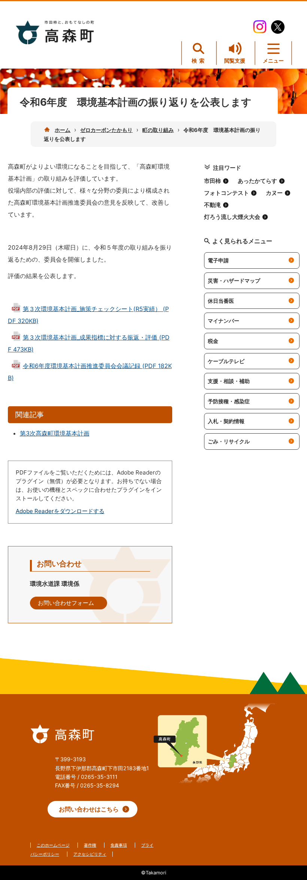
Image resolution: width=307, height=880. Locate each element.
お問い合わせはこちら (89, 809)
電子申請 (218, 260)
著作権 (90, 845)
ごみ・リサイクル (229, 441)
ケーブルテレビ (226, 361)
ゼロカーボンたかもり (106, 130)
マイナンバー (223, 320)
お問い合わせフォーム (66, 603)
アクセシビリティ (89, 854)
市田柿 (212, 181)
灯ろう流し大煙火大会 (232, 217)
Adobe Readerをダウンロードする (60, 511)
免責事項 (118, 845)
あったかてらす (257, 181)
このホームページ (53, 845)
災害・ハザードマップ (234, 280)
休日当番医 (221, 301)
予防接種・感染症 (229, 401)
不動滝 (212, 205)
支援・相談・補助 (229, 381)
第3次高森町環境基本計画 (54, 433)
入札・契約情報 (226, 421)
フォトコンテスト (226, 193)
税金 (213, 341)
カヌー (274, 193)
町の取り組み (158, 130)
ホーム (62, 130)
